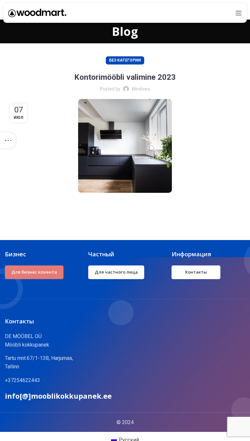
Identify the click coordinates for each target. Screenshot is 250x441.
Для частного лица (116, 272)
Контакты (196, 272)
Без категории (125, 60)
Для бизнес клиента (34, 272)
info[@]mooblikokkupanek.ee (58, 396)
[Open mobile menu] (238, 13)
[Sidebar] (8, 140)
